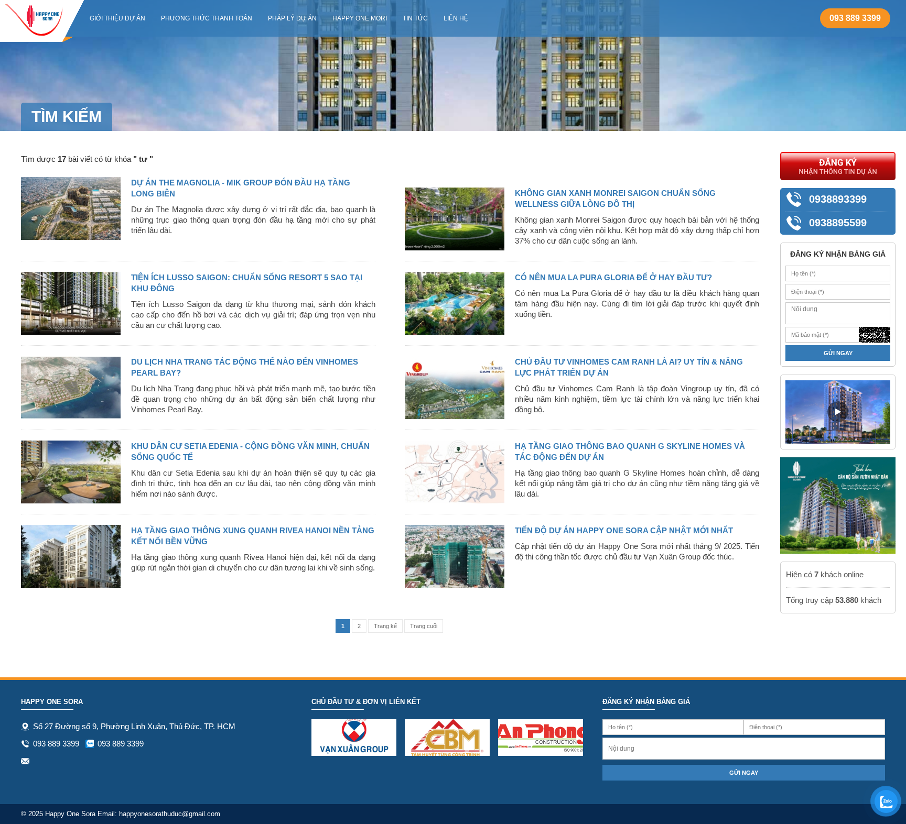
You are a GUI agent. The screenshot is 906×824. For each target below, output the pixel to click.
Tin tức (415, 18)
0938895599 (838, 222)
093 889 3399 (855, 18)
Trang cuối (423, 626)
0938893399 (838, 199)
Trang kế (385, 626)
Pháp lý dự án (292, 18)
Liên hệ (456, 18)
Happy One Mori (359, 18)
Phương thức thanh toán (206, 18)
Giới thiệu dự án (117, 18)
